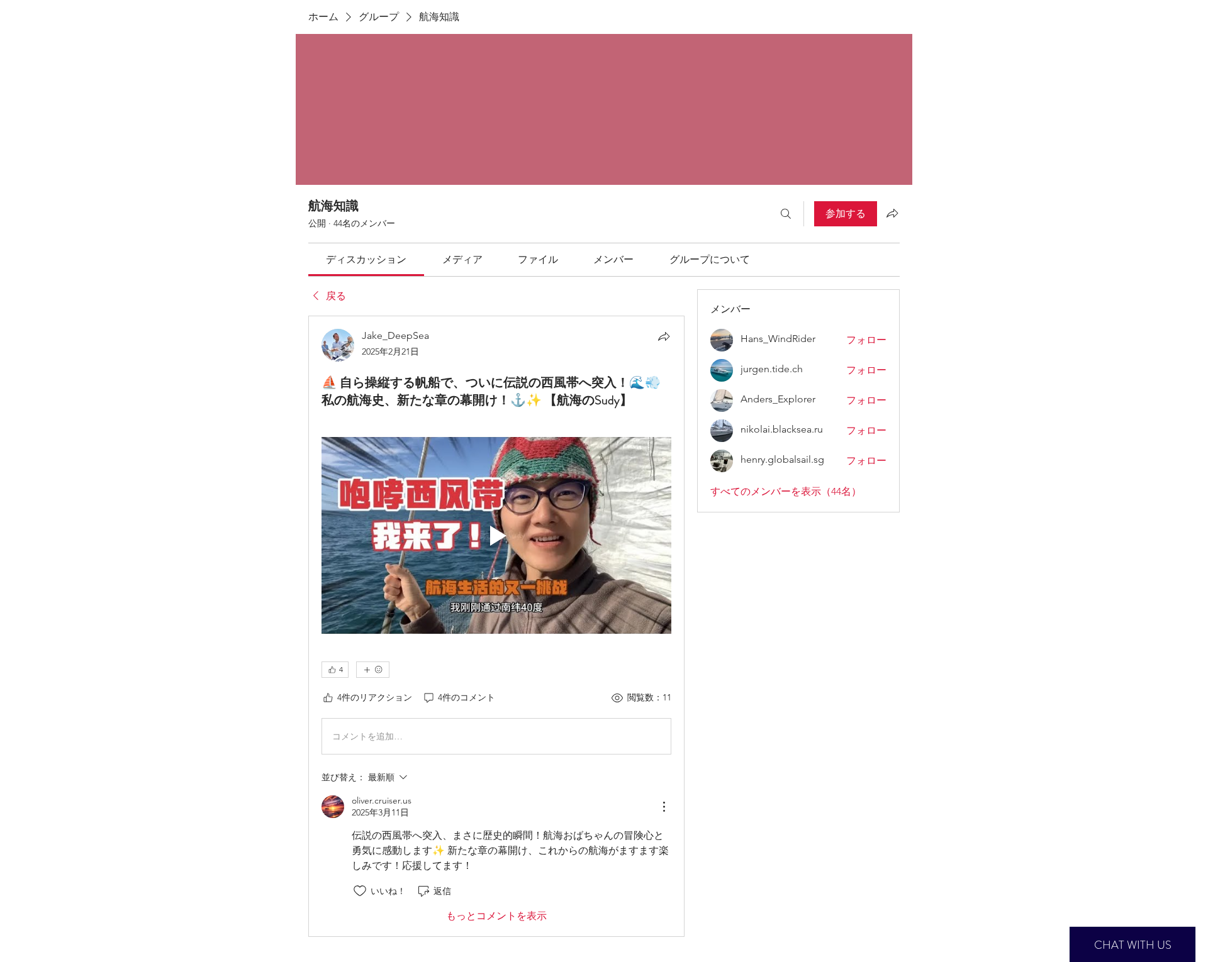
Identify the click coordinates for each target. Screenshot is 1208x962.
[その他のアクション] (663, 806)
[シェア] (663, 336)
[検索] (785, 213)
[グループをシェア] (892, 213)
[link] (366, 259)
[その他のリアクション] (372, 669)
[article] (496, 626)
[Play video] (496, 535)
